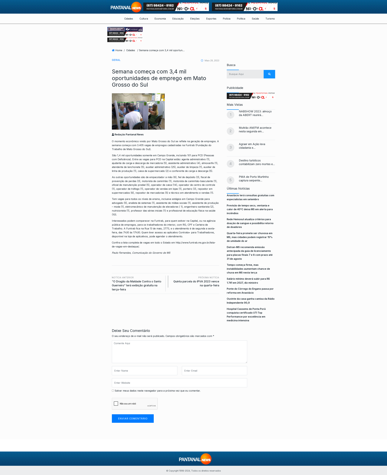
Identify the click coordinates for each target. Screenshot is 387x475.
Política (241, 18)
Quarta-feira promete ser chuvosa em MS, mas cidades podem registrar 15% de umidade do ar (250, 237)
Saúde (255, 18)
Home (118, 50)
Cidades (128, 18)
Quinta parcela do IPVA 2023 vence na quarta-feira (196, 281)
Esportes (211, 18)
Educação (178, 18)
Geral (116, 59)
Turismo (270, 18)
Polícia (226, 18)
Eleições (195, 18)
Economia (160, 18)
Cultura (144, 18)
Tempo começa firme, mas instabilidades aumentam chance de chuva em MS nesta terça (248, 268)
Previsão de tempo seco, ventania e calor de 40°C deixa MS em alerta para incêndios (250, 209)
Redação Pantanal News (129, 134)
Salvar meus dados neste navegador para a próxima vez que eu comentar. (157, 390)
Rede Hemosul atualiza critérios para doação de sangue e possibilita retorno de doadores (250, 223)
